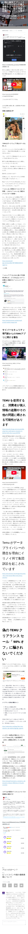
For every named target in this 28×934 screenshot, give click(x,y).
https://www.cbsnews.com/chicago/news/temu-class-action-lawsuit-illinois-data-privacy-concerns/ (14, 575)
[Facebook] (4, 885)
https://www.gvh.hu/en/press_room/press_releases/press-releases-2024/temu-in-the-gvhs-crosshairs (13, 783)
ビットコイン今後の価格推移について (13, 876)
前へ (3, 867)
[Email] (21, 885)
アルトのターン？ (10, 870)
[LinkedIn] (16, 885)
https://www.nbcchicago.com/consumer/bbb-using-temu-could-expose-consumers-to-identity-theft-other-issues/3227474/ (13, 431)
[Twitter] (10, 885)
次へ (3, 872)
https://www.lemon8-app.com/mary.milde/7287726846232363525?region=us (12, 263)
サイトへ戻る (6, 882)
